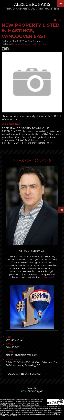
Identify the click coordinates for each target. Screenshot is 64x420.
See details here (11, 123)
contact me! (46, 277)
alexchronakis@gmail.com (22, 354)
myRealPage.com (32, 391)
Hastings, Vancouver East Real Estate (29, 44)
